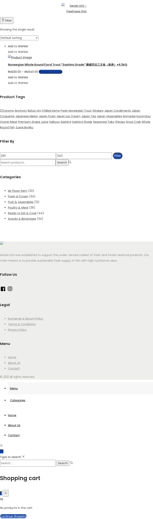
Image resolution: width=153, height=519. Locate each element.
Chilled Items (51, 111)
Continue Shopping (13, 516)
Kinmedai (129, 116)
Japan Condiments (117, 111)
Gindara (97, 111)
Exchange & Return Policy (25, 319)
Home (12, 357)
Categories (17, 400)
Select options (52, 72)
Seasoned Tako (103, 122)
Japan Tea (88, 116)
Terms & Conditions (22, 324)
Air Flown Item (17, 191)
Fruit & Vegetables (20, 202)
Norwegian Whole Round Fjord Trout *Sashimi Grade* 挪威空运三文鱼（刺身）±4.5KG (67, 65)
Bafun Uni (34, 111)
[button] (18, 46)
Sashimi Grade (82, 122)
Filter (8, 21)
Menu (14, 388)
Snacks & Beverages (22, 219)
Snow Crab (133, 122)
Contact (14, 368)
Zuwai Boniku (24, 127)
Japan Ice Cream (68, 116)
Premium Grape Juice (33, 122)
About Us (14, 363)
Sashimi (66, 122)
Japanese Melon (26, 116)
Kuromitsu (143, 116)
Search (62, 162)
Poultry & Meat (18, 208)
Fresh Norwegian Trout (76, 111)
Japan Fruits (47, 116)
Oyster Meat (8, 122)
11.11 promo (7, 111)
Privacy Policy (17, 330)
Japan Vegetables (109, 116)
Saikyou (54, 122)
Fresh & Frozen (18, 196)
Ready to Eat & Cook (22, 213)
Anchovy (21, 111)
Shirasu (120, 122)
